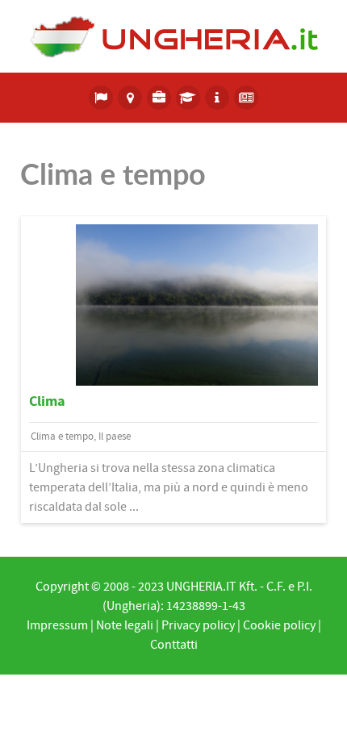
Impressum (57, 625)
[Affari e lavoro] (159, 98)
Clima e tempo (62, 437)
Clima (47, 401)
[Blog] (246, 98)
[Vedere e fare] (129, 98)
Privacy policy (198, 625)
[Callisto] (173, 35)
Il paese (114, 437)
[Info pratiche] (217, 98)
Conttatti (174, 644)
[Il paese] (101, 98)
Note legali (124, 625)
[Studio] (188, 98)
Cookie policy (279, 625)
